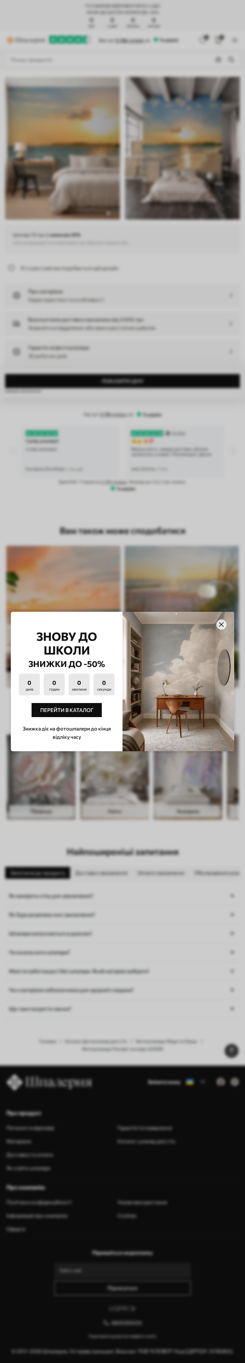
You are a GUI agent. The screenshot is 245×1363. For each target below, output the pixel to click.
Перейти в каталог (66, 710)
